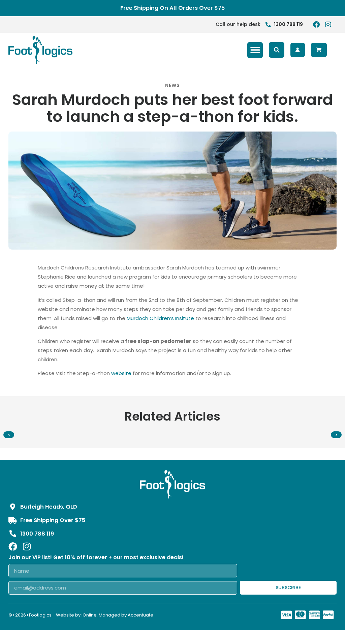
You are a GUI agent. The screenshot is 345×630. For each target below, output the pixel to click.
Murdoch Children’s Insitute (160, 318)
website (121, 373)
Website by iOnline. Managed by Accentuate (104, 615)
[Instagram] (328, 24)
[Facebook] (316, 24)
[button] (255, 50)
